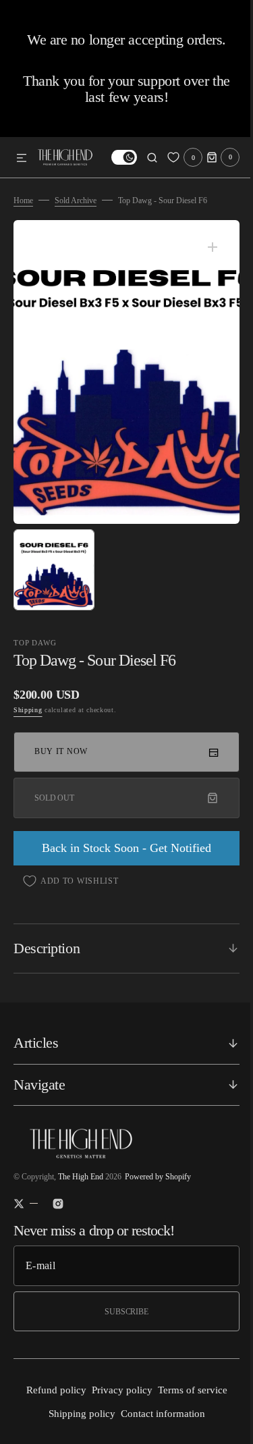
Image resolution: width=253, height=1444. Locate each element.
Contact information (157, 1413)
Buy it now (61, 751)
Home (23, 200)
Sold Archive (75, 200)
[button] (21, 158)
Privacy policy (116, 1390)
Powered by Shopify (158, 1176)
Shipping (28, 710)
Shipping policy (76, 1413)
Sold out (54, 798)
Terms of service (187, 1390)
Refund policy (51, 1390)
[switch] (114, 157)
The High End (80, 1176)
